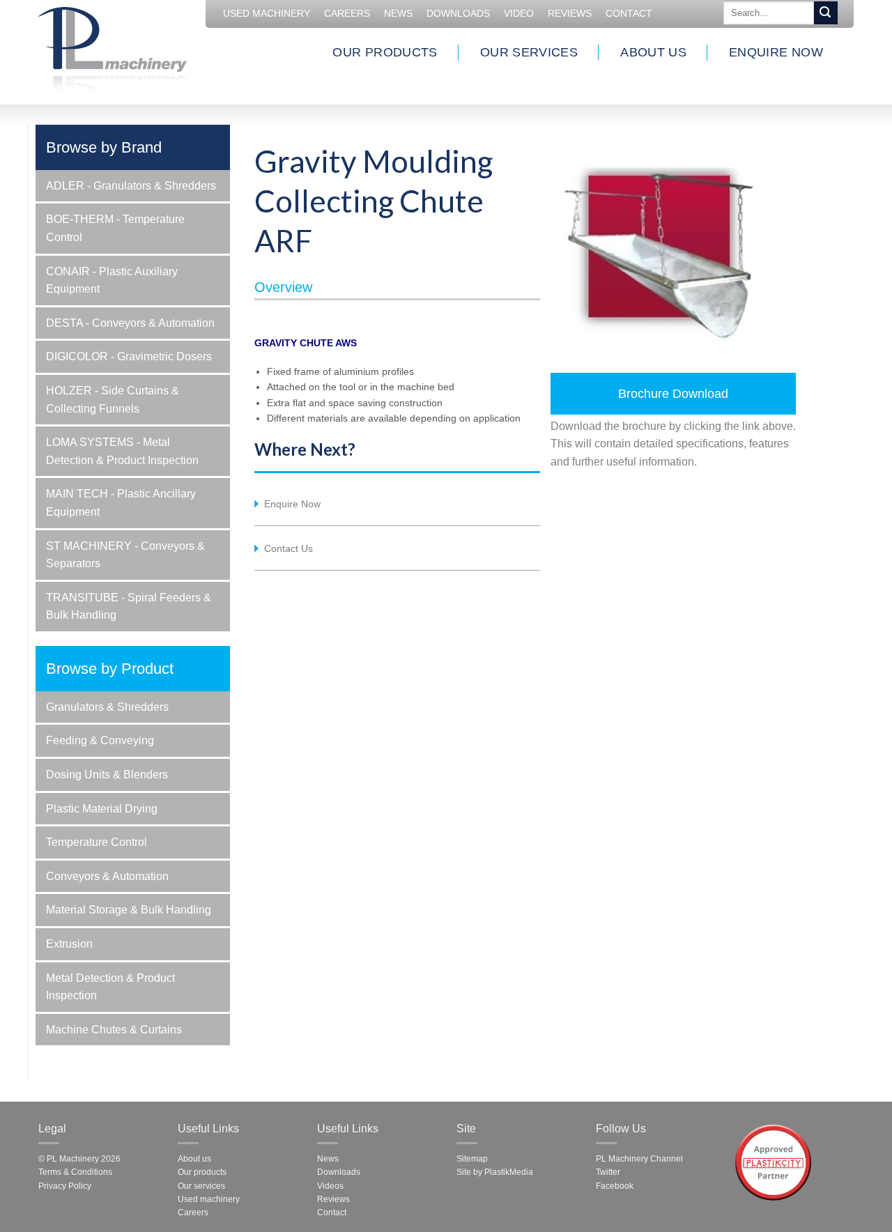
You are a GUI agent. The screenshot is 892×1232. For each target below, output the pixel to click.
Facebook (614, 1186)
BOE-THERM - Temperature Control (115, 228)
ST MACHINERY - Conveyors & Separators (125, 555)
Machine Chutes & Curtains (114, 1029)
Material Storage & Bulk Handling (128, 910)
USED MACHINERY (266, 13)
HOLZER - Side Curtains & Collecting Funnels (112, 400)
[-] (112, 46)
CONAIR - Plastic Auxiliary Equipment (112, 280)
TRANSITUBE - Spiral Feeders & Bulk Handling (128, 607)
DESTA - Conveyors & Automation (130, 323)
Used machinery (209, 1199)
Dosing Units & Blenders (107, 774)
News (328, 1159)
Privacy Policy (64, 1186)
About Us (653, 52)
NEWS (398, 13)
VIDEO (519, 13)
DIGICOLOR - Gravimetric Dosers (129, 356)
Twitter (608, 1172)
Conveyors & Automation (107, 876)
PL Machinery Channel (639, 1159)
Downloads (458, 13)
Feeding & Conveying (100, 740)
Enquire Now (776, 52)
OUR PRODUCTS (384, 52)
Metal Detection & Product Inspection (110, 987)
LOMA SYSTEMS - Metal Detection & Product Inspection (122, 451)
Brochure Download (673, 394)
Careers (193, 1212)
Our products (202, 1172)
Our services (201, 1186)
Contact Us (288, 548)
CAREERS (347, 13)
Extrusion (69, 944)
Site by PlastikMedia (494, 1172)
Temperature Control (96, 842)
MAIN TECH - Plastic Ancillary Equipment (121, 503)
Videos (330, 1186)
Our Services (529, 52)
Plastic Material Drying (101, 809)
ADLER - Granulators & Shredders (131, 186)
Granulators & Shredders (107, 707)
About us (194, 1159)
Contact (629, 13)
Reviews (570, 13)
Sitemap (472, 1159)
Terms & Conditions (75, 1172)
